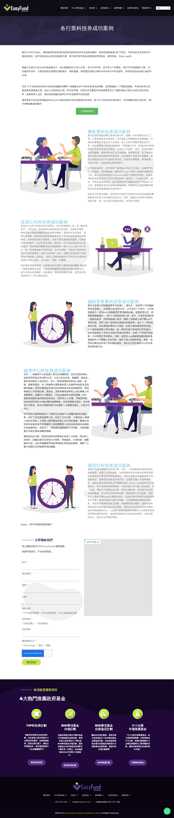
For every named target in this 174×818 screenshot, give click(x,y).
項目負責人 (29, 623)
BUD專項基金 (78, 8)
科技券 (92, 8)
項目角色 (26, 619)
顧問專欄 (118, 8)
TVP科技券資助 (31, 613)
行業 (24, 597)
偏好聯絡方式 (28, 641)
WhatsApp (29, 645)
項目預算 (26, 629)
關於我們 (64, 8)
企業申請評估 (133, 8)
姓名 (24, 562)
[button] (167, 811)
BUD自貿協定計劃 (68, 613)
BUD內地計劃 (49, 613)
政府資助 (104, 8)
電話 (40, 645)
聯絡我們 (145, 8)
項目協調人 (43, 623)
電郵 (24, 585)
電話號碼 (26, 573)
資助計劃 (26, 608)
